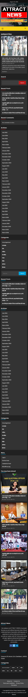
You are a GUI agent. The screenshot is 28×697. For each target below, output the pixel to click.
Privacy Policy (20, 683)
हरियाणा (3, 264)
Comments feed (6, 463)
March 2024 (5, 217)
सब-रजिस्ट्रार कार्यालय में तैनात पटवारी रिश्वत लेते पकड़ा (13, 112)
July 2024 (4, 205)
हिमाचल (4, 54)
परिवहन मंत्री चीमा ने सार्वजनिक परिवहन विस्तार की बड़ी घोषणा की (13, 99)
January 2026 (5, 150)
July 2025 (4, 169)
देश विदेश (4, 254)
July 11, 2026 (10, 499)
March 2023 (5, 229)
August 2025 (5, 166)
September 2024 (6, 199)
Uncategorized (6, 242)
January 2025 (5, 187)
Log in (3, 457)
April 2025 (5, 178)
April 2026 (5, 141)
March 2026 (5, 144)
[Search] (25, 28)
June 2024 (5, 208)
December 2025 (6, 153)
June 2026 (5, 135)
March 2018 (5, 232)
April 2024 (5, 214)
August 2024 (5, 202)
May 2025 (5, 175)
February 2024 (6, 220)
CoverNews (20, 692)
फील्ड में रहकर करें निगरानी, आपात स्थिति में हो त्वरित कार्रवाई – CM (12, 108)
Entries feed (5, 460)
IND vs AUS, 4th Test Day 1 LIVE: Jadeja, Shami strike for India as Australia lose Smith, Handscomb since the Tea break (13, 59)
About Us (9, 681)
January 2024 (5, 223)
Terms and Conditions (9, 683)
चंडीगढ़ (3, 251)
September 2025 (6, 162)
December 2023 (6, 226)
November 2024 (6, 193)
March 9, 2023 (9, 63)
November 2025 (6, 156)
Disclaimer (14, 685)
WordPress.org (6, 466)
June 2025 (5, 172)
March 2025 (5, 181)
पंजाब (3, 258)
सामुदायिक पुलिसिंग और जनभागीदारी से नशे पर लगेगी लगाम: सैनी (12, 104)
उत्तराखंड (4, 245)
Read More (4, 71)
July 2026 (4, 132)
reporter (4, 499)
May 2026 (5, 138)
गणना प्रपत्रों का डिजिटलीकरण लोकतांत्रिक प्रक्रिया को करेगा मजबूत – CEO (13, 94)
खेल (3, 248)
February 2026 (6, 147)
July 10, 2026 (10, 613)
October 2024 (6, 196)
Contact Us (17, 681)
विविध (3, 261)
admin (4, 63)
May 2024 (5, 211)
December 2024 (6, 190)
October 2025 (6, 159)
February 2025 (6, 184)
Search (3, 77)
